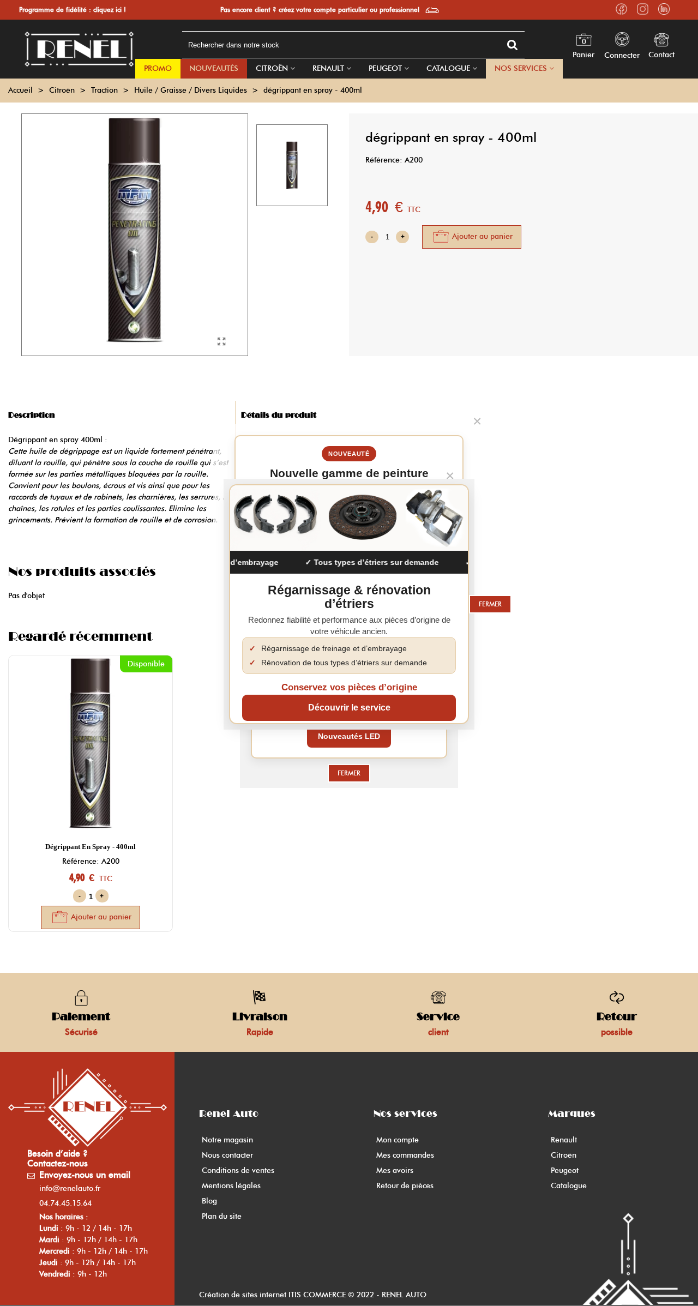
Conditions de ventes (238, 1170)
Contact (661, 54)
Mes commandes (405, 1155)
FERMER (349, 773)
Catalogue (448, 68)
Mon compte (397, 1140)
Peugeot (385, 68)
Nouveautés (213, 68)
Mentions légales (231, 1185)
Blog (209, 1201)
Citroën (272, 68)
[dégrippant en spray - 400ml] (222, 342)
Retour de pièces (405, 1185)
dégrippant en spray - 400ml (90, 846)
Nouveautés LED (349, 736)
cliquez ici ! (109, 9)
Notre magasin (227, 1140)
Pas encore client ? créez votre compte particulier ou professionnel (319, 9)
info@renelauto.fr (69, 1188)
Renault (328, 68)
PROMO (158, 68)
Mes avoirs (394, 1170)
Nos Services (521, 68)
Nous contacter (227, 1155)
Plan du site (222, 1216)
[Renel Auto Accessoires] (79, 49)
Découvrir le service (349, 707)
